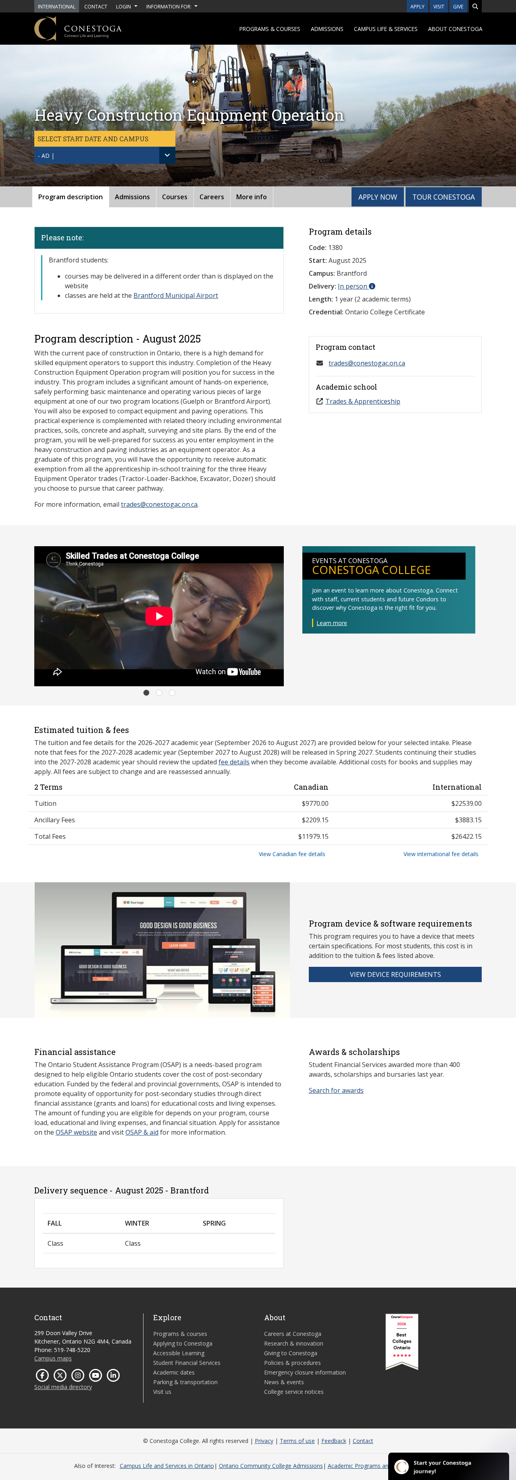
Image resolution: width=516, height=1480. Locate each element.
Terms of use (297, 1441)
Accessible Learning (178, 1353)
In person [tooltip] (353, 286)
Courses (174, 196)
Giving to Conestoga (290, 1353)
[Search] (475, 6)
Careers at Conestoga (292, 1334)
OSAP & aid (141, 1132)
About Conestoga (455, 29)
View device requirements (395, 974)
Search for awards (336, 1090)
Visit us (162, 1391)
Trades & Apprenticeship (362, 401)
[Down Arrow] (167, 155)
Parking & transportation (185, 1382)
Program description (70, 196)
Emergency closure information (305, 1372)
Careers (212, 196)
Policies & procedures (292, 1362)
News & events (284, 1382)
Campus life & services (386, 29)
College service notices (294, 1391)
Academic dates (174, 1372)
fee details (234, 762)
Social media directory (63, 1387)
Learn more (331, 623)
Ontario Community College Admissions (271, 1466)
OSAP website (76, 1132)
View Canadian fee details (292, 854)
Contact (363, 1441)
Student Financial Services (187, 1362)
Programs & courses (269, 29)
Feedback (333, 1441)
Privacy (264, 1441)
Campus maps (53, 1358)
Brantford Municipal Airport (175, 295)
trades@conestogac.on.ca (159, 504)
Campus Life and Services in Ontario (167, 1466)
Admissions (327, 29)
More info (251, 196)
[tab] (146, 692)
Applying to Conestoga (182, 1343)
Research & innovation (293, 1343)
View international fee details (441, 854)
